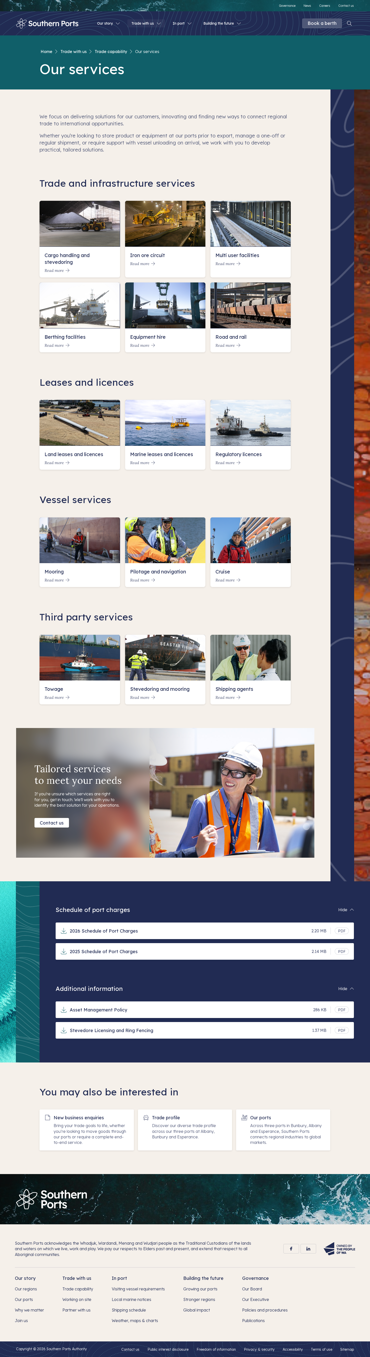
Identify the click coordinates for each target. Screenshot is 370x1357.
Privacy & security (259, 1349)
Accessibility (293, 1349)
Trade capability (111, 51)
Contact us (52, 823)
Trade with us (73, 51)
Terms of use (321, 1349)
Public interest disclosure (168, 1349)
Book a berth (322, 23)
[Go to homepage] (51, 1199)
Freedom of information (216, 1349)
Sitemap (347, 1349)
